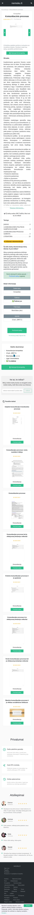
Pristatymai (21, 895)
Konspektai (17, 292)
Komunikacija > (5, 9)
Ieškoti (28, 390)
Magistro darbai (8, 902)
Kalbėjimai (6, 899)
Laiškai (12, 893)
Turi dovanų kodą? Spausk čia (17, 335)
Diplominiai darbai (16, 878)
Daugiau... (4, 913)
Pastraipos (7, 897)
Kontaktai (6, 872)
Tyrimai (6, 891)
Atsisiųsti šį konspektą (18, 53)
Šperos (15, 889)
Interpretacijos (14, 881)
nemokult (17, 3)
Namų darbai (21, 885)
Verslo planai (16, 899)
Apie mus (6, 868)
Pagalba (6, 870)
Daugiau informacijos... (17, 208)
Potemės (15, 897)
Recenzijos (7, 889)
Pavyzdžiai (7, 887)
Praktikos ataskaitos (9, 895)
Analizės (6, 878)
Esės (5, 881)
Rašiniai (16, 887)
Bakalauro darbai (20, 902)
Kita (5, 893)
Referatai (23, 891)
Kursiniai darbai (17, 883)
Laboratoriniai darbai (9, 885)
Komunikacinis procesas (16, 9)
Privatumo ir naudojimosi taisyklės (13, 873)
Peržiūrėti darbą (17, 330)
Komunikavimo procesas (17, 493)
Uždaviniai (14, 891)
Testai (22, 889)
